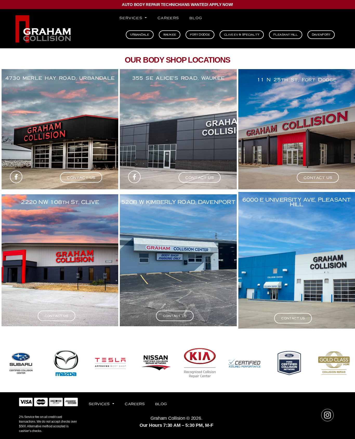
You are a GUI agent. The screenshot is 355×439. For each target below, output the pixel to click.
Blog (195, 17)
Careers (168, 17)
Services (130, 17)
